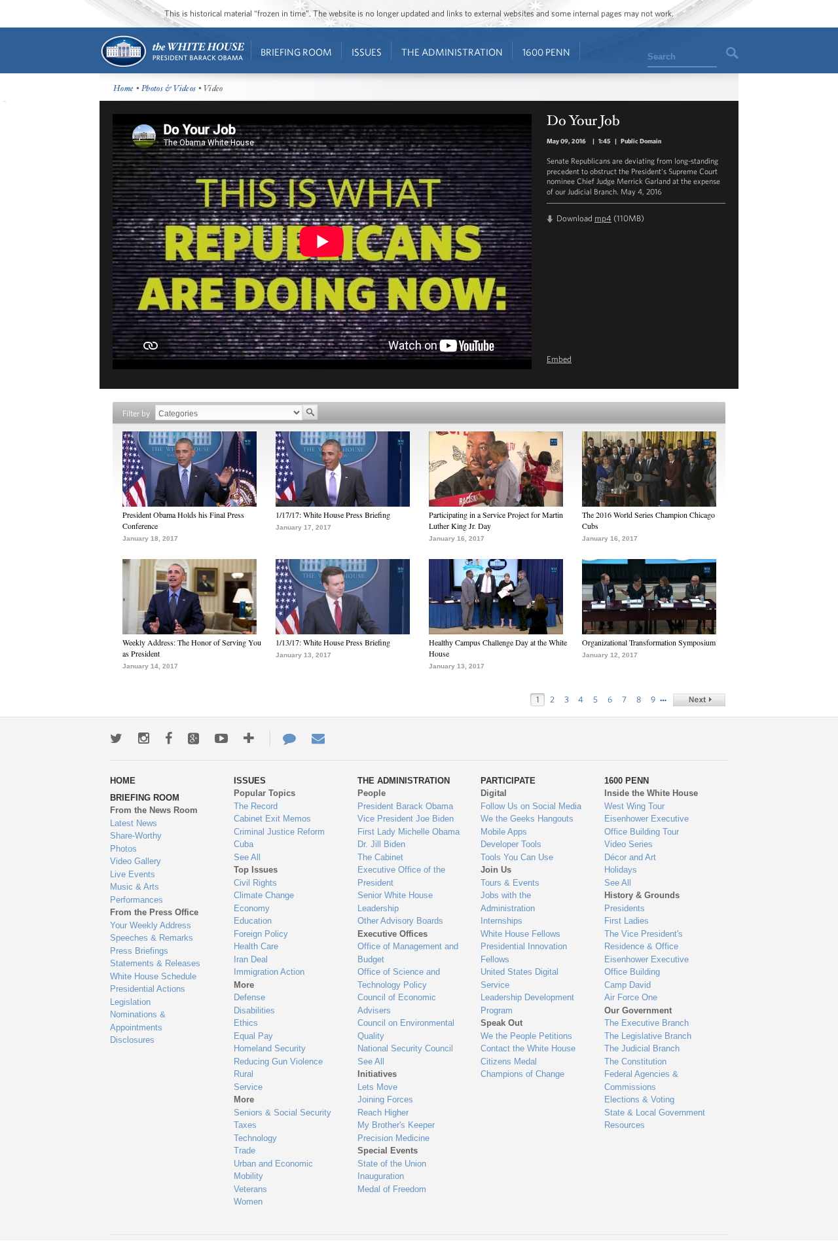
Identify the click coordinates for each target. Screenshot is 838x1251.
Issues (367, 52)
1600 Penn (546, 52)
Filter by (136, 413)
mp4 (602, 218)
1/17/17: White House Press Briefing (333, 514)
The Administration (452, 52)
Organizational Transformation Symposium (649, 642)
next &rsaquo (699, 699)
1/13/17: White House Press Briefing (333, 642)
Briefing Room (296, 52)
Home (172, 51)
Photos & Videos (168, 88)
